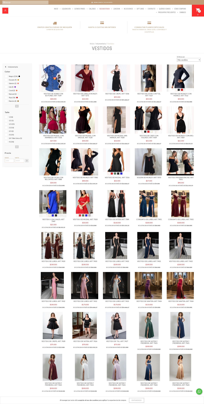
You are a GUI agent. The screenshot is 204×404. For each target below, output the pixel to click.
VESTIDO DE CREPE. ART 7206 (117, 94)
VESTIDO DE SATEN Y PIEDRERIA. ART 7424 (148, 384)
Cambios (182, 12)
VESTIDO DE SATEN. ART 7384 (117, 219)
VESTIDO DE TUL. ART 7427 (117, 341)
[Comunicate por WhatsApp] (199, 391)
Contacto (151, 9)
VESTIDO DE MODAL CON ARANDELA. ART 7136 (53, 136)
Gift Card (140, 9)
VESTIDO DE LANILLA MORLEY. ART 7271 (85, 95)
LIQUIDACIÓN (66, 9)
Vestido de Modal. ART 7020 (85, 219)
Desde (7, 157)
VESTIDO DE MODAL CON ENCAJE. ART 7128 (85, 136)
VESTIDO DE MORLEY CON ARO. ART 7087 (181, 136)
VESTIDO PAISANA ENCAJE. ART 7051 (181, 178)
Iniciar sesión (108, 2)
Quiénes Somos (164, 9)
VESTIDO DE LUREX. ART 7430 (53, 261)
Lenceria (116, 9)
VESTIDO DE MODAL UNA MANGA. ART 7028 (117, 136)
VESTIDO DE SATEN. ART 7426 (85, 341)
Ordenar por (181, 57)
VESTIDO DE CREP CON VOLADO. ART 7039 (149, 136)
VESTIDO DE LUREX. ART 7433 (85, 301)
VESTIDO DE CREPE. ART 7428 (53, 341)
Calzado (92, 9)
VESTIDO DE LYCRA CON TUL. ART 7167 (149, 95)
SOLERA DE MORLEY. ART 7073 (149, 177)
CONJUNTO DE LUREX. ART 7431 (149, 219)
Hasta (17, 157)
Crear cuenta (98, 2)
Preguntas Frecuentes (167, 12)
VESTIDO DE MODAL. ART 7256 (117, 177)
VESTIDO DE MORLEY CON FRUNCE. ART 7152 (180, 95)
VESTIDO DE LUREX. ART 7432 (117, 261)
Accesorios (128, 9)
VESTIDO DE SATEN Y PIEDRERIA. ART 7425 (148, 342)
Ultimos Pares (79, 9)
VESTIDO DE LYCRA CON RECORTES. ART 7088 (53, 178)
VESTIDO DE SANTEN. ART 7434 (149, 301)
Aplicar (27, 160)
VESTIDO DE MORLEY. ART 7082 (85, 177)
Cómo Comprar (180, 9)
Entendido (137, 400)
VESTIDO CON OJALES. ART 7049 (53, 220)
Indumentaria (104, 9)
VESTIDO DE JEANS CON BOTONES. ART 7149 (53, 95)
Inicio (56, 9)
